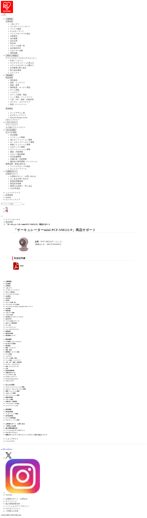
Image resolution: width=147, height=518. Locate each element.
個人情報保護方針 (11, 428)
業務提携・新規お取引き (16, 164)
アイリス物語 (15, 29)
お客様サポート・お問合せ (17, 499)
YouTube (9, 495)
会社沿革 (13, 41)
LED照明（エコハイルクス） (14, 341)
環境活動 (13, 53)
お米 (7, 368)
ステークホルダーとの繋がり (22, 65)
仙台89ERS (9, 319)
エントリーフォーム (18, 169)
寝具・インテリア (17, 83)
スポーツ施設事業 (17, 154)
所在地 (13, 43)
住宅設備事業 (15, 157)
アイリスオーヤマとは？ (12, 294)
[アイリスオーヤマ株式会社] (7, 12)
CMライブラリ (10, 381)
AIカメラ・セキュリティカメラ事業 (16, 389)
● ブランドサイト (7, 449)
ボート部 (8, 325)
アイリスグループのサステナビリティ (21, 58)
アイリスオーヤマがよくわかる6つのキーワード (19, 306)
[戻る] (2, 15)
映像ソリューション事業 (20, 145)
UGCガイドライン (12, 432)
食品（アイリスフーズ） (12, 366)
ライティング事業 (17, 137)
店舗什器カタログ (11, 372)
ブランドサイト (11, 122)
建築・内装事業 (16, 152)
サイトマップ (11, 501)
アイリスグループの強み (20, 166)
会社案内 (8, 296)
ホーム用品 (14, 90)
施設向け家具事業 (24, 161)
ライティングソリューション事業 (15, 387)
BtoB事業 (14, 135)
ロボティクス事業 (17, 147)
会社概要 (13, 38)
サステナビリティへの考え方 (22, 63)
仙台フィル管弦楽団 (11, 323)
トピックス (14, 73)
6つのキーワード (17, 31)
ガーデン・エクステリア (20, 102)
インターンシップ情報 (12, 413)
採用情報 (9, 195)
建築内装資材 (9, 397)
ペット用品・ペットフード (21, 97)
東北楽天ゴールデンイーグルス (14, 317)
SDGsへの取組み (12, 55)
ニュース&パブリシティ (12, 329)
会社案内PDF (15, 48)
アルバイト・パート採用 (12, 420)
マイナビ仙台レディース (12, 321)
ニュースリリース (13, 193)
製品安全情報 (15, 184)
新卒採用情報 (9, 411)
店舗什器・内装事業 (18, 159)
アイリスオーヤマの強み (20, 34)
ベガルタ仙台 (9, 314)
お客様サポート (11, 171)
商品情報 (9, 75)
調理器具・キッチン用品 (20, 87)
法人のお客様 (10, 130)
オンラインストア (13, 199)
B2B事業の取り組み (18, 68)
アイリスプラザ (10, 441)
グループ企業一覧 (17, 46)
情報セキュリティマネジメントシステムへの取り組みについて (26, 435)
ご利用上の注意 (11, 426)
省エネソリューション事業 (21, 140)
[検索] (23, 204)
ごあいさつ (14, 24)
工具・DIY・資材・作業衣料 (22, 99)
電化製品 (13, 80)
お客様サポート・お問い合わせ (23, 176)
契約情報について (11, 335)
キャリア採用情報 (11, 418)
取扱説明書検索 (16, 181)
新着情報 (8, 331)
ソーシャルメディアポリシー (15, 430)
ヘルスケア (14, 92)
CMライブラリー (12, 120)
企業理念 (13, 36)
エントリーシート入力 (12, 405)
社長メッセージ (16, 61)
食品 (18, 104)
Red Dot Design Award (18, 118)
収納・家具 (14, 85)
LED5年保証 (15, 188)
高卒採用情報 (9, 415)
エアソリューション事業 (20, 149)
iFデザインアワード (18, 115)
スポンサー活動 (16, 51)
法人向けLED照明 (11, 343)
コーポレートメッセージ (20, 26)
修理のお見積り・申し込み (21, 186)
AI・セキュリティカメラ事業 (22, 142)
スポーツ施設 (9, 399)
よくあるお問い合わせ (19, 179)
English (8, 197)
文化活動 (8, 308)
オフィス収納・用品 (18, 95)
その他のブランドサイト (16, 127)
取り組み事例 (15, 70)
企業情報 (9, 19)
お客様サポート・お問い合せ (15, 424)
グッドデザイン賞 (17, 113)
